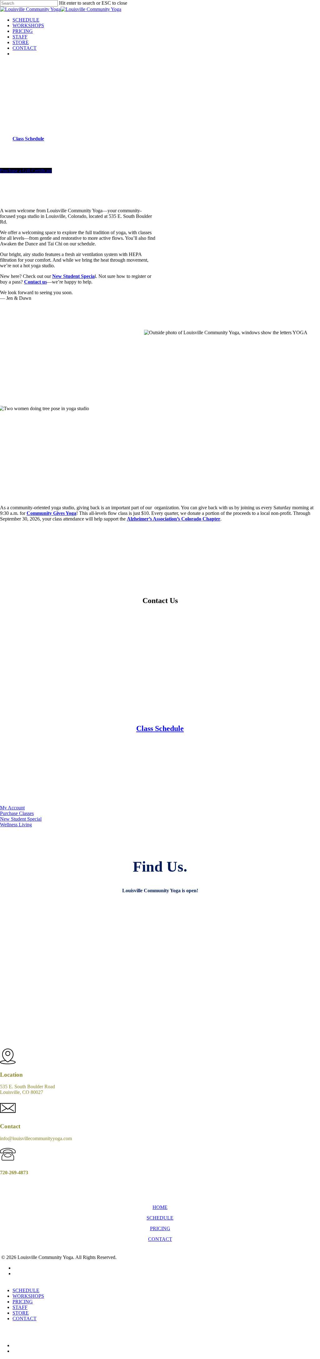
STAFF (20, 1307)
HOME (160, 1207)
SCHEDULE (160, 1218)
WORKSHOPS (28, 1296)
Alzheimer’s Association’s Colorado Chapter (173, 518)
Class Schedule (160, 728)
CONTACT (160, 1239)
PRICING (160, 1228)
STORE (20, 1313)
